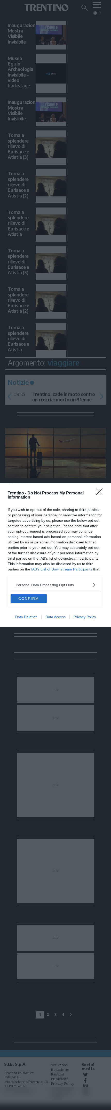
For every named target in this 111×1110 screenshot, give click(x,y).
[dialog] (55, 555)
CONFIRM (28, 599)
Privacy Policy (85, 617)
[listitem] (55, 584)
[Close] (101, 493)
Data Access (55, 617)
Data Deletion (26, 617)
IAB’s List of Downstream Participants (61, 569)
